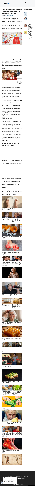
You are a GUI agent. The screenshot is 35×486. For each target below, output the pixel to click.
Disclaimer (21, 484)
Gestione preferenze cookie (32, 485)
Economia (20, 2)
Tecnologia (30, 2)
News (16, 2)
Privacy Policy (17, 484)
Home (12, 2)
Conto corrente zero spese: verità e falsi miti (30, 13)
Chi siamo (13, 484)
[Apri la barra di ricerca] (11, 4)
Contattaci (23, 478)
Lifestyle (25, 2)
